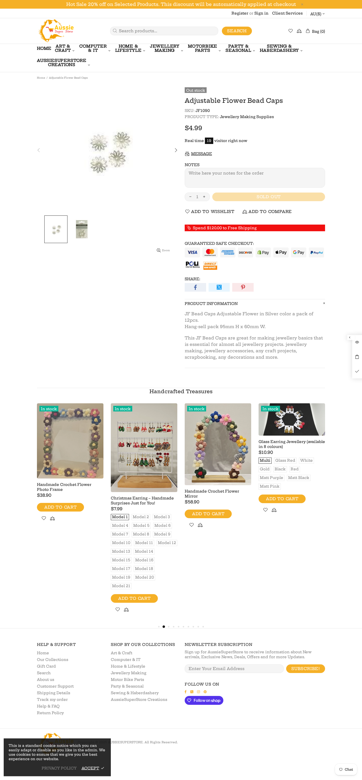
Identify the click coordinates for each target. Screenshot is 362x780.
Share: (192, 279)
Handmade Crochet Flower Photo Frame (64, 487)
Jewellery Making (128, 673)
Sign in (261, 13)
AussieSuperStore (55, 31)
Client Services (287, 13)
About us (45, 679)
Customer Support (55, 686)
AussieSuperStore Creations (139, 699)
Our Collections (52, 659)
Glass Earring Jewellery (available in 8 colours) (292, 444)
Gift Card (46, 666)
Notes (192, 164)
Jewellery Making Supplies (247, 116)
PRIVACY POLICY (59, 768)
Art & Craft (121, 653)
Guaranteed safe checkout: (219, 243)
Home (41, 77)
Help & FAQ (48, 706)
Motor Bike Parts (127, 679)
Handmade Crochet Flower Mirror (212, 493)
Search (237, 30)
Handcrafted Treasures (181, 391)
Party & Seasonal (127, 686)
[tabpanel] (70, 468)
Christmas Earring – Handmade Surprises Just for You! (142, 500)
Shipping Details (53, 693)
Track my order (52, 699)
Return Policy (50, 712)
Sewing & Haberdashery (135, 693)
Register (239, 13)
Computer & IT (126, 659)
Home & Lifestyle (128, 666)
